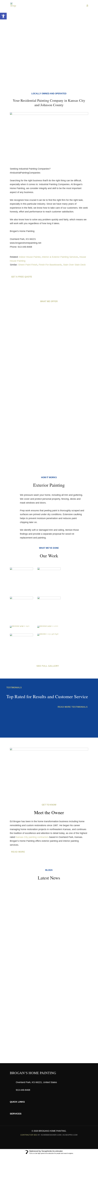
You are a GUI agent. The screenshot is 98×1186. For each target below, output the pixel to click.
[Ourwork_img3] (21, 598)
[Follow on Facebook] (44, 1143)
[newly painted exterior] (21, 625)
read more (18, 852)
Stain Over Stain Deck (74, 264)
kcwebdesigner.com (51, 1135)
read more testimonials (73, 707)
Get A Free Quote (21, 39)
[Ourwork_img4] (49, 598)
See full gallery (47, 666)
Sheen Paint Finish (27, 264)
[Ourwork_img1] (49, 569)
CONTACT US (47, 1033)
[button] (3, 16)
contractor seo (28, 1135)
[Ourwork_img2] (21, 569)
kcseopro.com (70, 1135)
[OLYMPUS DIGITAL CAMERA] (21, 635)
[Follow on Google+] (54, 1143)
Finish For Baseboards (50, 264)
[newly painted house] (49, 625)
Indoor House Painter (30, 257)
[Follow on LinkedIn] (49, 1143)
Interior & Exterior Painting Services (60, 257)
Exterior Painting (49, 360)
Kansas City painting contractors (32, 837)
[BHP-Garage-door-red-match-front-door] (49, 633)
